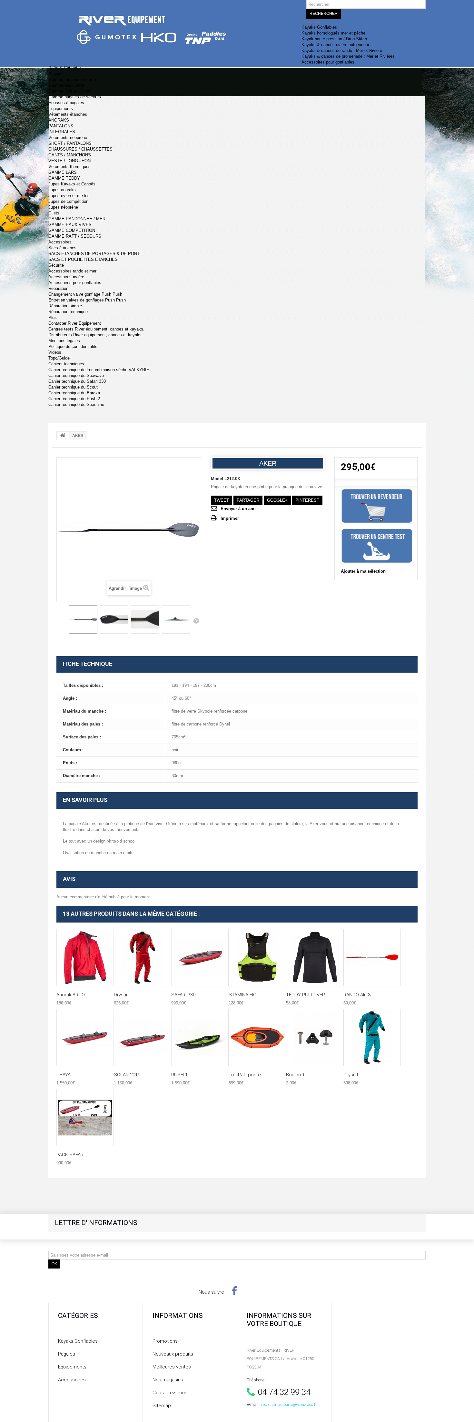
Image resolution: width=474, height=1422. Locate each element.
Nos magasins (168, 1380)
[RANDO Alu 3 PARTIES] (372, 957)
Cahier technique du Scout (73, 387)
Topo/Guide (59, 358)
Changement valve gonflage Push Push (85, 294)
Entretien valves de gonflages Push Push (87, 300)
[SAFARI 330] (200, 957)
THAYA (63, 1075)
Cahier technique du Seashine (76, 404)
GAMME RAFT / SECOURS (74, 236)
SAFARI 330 (183, 995)
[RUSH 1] (200, 1037)
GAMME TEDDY (64, 178)
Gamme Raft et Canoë (69, 91)
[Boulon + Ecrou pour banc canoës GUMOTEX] (314, 1037)
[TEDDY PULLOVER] (314, 957)
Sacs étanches (62, 247)
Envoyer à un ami (238, 508)
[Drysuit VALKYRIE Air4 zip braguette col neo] (372, 1037)
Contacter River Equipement (74, 323)
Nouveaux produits (173, 1354)
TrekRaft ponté (245, 1075)
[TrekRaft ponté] (257, 1037)
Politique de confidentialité (72, 346)
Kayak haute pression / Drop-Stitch (334, 38)
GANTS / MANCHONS (69, 155)
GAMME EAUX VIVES (70, 224)
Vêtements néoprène (67, 137)
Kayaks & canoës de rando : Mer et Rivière (341, 50)
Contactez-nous (170, 1393)
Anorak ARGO (70, 995)
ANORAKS (58, 120)
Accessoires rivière (66, 276)
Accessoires (60, 242)
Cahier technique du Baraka (74, 392)
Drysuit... (123, 995)
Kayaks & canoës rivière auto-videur (335, 44)
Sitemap (162, 1405)
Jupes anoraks (62, 189)
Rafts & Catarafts (64, 67)
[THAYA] (85, 1037)
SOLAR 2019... (128, 1075)
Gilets (53, 213)
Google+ (277, 500)
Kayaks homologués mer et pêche (333, 33)
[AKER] (83, 619)
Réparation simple (65, 305)
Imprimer (230, 518)
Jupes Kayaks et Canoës (71, 184)
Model (217, 478)
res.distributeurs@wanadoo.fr (289, 1404)
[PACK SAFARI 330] (85, 1117)
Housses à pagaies (66, 102)
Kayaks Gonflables (319, 27)
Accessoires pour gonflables (327, 62)
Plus (52, 317)
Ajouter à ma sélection (363, 571)
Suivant (196, 620)
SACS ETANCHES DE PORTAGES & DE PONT (94, 253)
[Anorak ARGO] (85, 957)
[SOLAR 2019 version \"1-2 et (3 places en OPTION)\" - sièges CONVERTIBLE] (142, 1037)
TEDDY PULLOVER (305, 995)
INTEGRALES (61, 131)
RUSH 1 (179, 1075)
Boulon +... (297, 1075)
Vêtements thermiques (69, 166)
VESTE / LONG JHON (69, 160)
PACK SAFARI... (71, 1155)
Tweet (221, 500)
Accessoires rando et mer (72, 271)
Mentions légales (64, 340)
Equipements (60, 108)
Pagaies (56, 73)
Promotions (165, 1341)
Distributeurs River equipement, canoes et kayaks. (95, 334)
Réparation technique (68, 311)
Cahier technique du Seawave (76, 375)
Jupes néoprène (63, 207)
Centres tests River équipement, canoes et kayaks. (96, 329)
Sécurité (56, 265)
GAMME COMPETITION (71, 230)
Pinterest (307, 500)
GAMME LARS (62, 172)
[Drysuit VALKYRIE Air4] (142, 957)
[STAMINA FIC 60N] (257, 957)
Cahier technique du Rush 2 (74, 398)
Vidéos (54, 352)
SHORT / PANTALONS (70, 143)
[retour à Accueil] (63, 436)
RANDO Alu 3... (358, 995)
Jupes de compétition (68, 201)
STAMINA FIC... (244, 995)
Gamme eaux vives (66, 85)
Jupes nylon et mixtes (69, 195)
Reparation (58, 288)
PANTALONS (60, 125)
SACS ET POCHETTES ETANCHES (83, 259)
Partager (248, 500)
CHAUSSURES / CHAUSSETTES (80, 149)
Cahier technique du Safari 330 (77, 381)
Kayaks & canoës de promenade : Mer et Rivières (348, 56)
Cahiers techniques (66, 363)
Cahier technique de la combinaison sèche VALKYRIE (98, 369)
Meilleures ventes (172, 1367)
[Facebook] (234, 1290)
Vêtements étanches (67, 114)
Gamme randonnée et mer (72, 79)
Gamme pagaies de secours (74, 96)
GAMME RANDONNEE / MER (76, 218)
